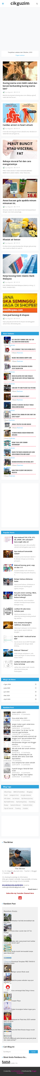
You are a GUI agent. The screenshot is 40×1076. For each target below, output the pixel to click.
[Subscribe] (20, 899)
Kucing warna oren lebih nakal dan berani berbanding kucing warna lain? (20, 86)
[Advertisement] (20, 29)
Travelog (18, 808)
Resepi (6, 805)
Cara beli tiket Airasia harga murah (23, 1030)
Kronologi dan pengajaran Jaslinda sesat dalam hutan (22, 367)
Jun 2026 (20, 692)
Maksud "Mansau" (21, 650)
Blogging (29, 792)
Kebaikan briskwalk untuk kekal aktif (22, 462)
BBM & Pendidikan (19, 792)
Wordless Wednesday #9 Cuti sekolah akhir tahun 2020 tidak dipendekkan (22, 756)
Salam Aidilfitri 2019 (18, 712)
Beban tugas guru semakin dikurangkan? (19, 443)
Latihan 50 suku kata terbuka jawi (22, 610)
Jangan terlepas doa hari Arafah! (21, 424)
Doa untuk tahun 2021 (19, 718)
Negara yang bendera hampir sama (22, 358)
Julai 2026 (20, 688)
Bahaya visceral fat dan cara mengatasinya (17, 163)
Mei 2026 (20, 695)
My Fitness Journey (27, 798)
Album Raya (7, 792)
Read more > (33, 889)
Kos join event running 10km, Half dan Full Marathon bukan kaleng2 (23, 340)
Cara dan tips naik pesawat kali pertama (24, 388)
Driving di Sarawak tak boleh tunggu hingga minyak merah (23, 406)
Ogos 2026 (20, 684)
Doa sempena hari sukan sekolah (23, 763)
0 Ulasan (6, 438)
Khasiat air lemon (11, 239)
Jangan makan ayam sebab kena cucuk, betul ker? (23, 725)
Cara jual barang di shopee (16, 315)
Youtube (25, 808)
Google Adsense (26, 795)
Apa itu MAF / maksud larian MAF (25, 637)
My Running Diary (21, 802)
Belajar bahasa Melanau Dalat (23, 580)
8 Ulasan (14, 353)
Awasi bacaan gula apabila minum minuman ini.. (19, 202)
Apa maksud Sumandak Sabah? (20, 396)
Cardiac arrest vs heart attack (18, 125)
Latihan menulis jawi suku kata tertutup (24, 663)
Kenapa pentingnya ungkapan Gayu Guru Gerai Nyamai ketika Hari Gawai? (23, 453)
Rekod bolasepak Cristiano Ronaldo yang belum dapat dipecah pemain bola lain (23, 378)
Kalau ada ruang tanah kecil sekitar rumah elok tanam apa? (19, 942)
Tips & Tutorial (8, 808)
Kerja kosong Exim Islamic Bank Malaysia (18, 277)
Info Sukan (7, 798)
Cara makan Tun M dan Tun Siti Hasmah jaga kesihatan (23, 731)
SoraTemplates (16, 1071)
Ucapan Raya (16, 1001)
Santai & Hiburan (15, 805)
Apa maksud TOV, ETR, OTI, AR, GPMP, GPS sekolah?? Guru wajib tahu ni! (24, 539)
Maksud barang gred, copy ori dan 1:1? (24, 566)
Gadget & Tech (14, 795)
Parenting (32, 802)
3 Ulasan (6, 345)
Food (5, 795)
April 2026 (20, 699)
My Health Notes (9, 802)
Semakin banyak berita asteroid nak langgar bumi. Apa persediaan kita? (24, 737)
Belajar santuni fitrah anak (20, 972)
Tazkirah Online (27, 805)
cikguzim (20, 3)
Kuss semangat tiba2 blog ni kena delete (24, 349)
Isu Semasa (16, 798)
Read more (12, 345)
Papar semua (20, 55)
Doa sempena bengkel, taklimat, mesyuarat (23, 624)
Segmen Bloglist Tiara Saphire (22, 775)
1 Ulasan (6, 372)
